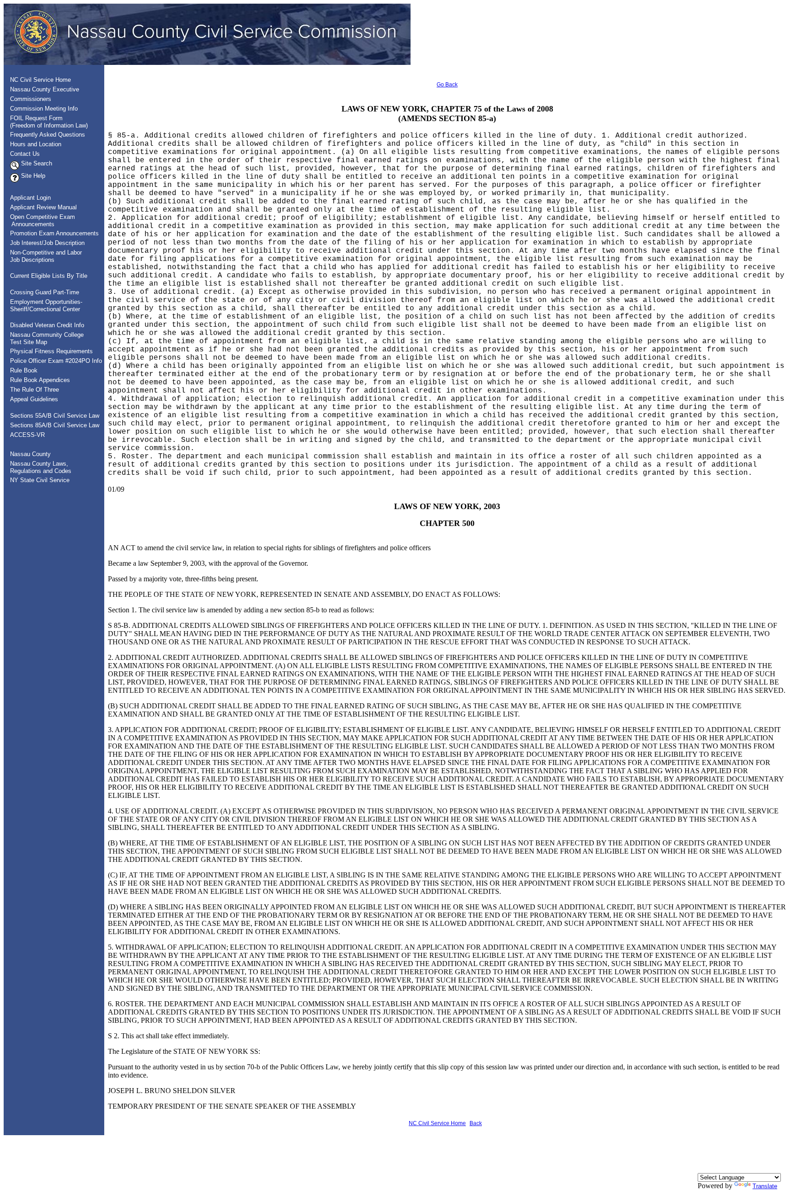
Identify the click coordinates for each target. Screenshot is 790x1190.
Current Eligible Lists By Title (48, 275)
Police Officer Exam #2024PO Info (56, 360)
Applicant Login (30, 197)
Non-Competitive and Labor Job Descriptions (43, 256)
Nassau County (30, 454)
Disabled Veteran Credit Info (47, 325)
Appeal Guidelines (34, 399)
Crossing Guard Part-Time (44, 292)
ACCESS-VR (27, 434)
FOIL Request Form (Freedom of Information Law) (46, 122)
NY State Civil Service (39, 480)
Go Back (447, 84)
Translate (765, 1186)
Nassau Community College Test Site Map (44, 338)
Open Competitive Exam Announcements (40, 220)
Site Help (32, 175)
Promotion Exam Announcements (54, 233)
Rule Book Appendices (40, 380)
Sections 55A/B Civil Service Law (54, 415)
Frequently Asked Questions (47, 134)
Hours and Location (35, 144)
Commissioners (30, 99)
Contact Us (25, 153)
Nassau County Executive (44, 89)
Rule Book (23, 370)
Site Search (35, 163)
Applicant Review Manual (43, 207)
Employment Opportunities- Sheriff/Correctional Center (43, 305)
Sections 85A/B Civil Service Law (54, 425)
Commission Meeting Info (44, 108)
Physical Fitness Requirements (51, 351)
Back (476, 1123)
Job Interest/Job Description (47, 242)
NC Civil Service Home (40, 79)
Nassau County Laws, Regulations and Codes (38, 467)
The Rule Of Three (34, 389)
